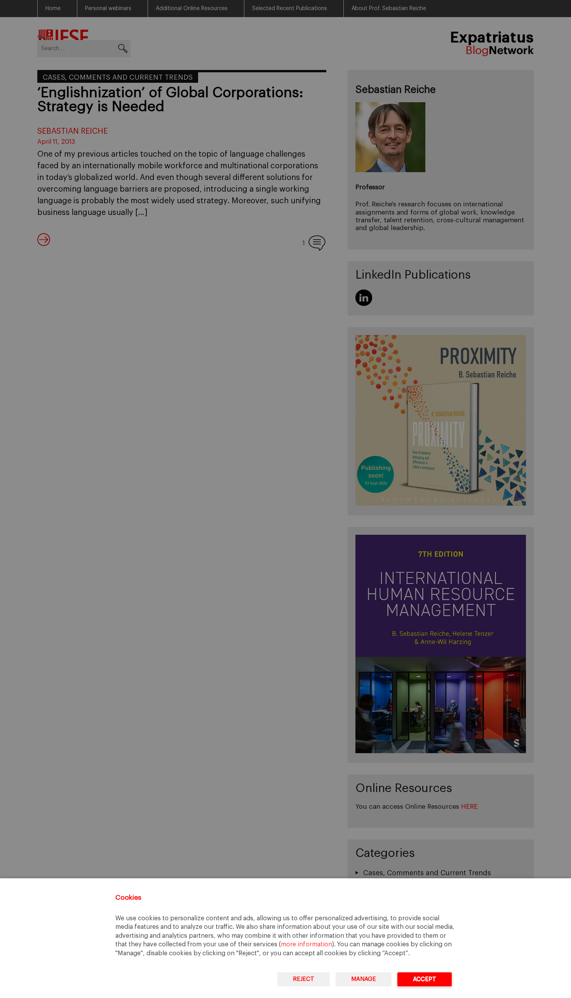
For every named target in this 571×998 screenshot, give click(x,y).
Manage (363, 979)
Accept (424, 979)
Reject (303, 979)
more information (306, 944)
